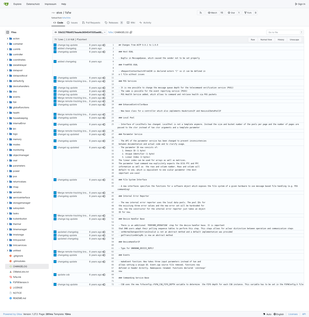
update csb (64, 274)
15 (221, 12)
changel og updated (68, 134)
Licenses (293, 314)
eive (59, 12)
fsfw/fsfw (66, 18)
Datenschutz (33, 4)
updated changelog (68, 231)
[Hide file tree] (7, 32)
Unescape (294, 39)
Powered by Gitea (12, 314)
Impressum (50, 4)
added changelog (67, 48)
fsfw (68, 12)
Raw (253, 39)
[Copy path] (131, 32)
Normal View (266, 39)
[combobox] (285, 32)
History (281, 39)
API (304, 314)
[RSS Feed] (200, 12)
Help (63, 4)
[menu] (267, 314)
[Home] (6, 4)
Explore (17, 4)
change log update (68, 45)
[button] (213, 12)
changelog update (67, 51)
